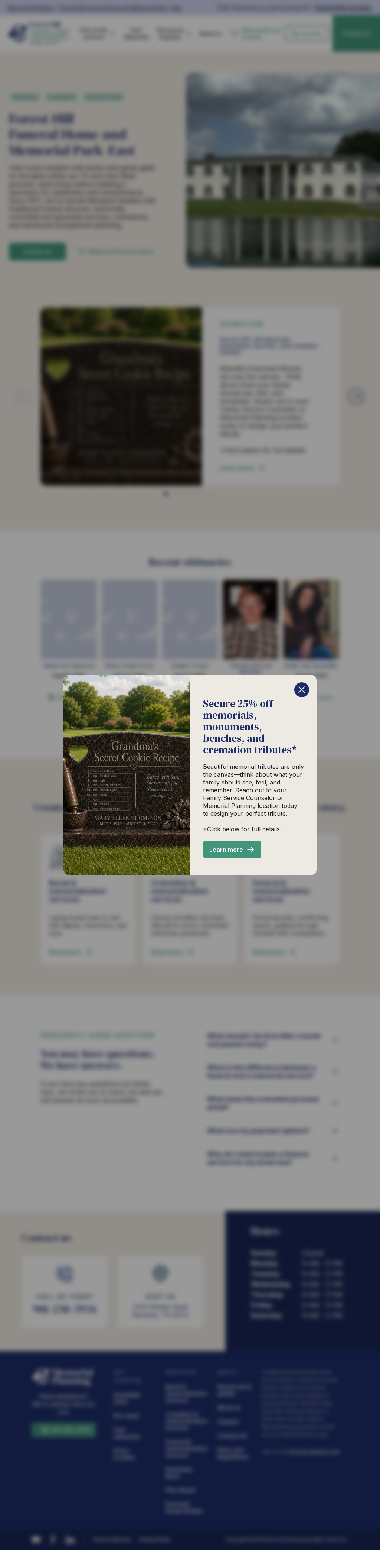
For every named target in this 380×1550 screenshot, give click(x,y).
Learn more (226, 849)
